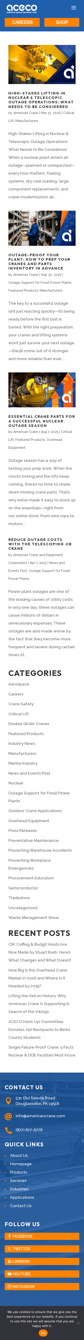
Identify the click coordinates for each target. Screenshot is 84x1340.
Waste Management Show (33, 917)
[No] (78, 1323)
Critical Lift (18, 714)
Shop (62, 22)
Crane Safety (21, 704)
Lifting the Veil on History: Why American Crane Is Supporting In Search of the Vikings (39, 1003)
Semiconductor (23, 888)
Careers (22, 22)
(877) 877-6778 (29, 1129)
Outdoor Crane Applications (35, 810)
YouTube (22, 1274)
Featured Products (23, 290)
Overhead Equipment (28, 820)
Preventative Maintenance (33, 840)
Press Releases (22, 830)
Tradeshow (19, 897)
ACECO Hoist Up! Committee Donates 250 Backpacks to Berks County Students (39, 1029)
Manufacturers (26, 121)
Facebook (22, 1236)
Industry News (21, 743)
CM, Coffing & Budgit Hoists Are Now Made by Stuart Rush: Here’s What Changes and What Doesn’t (39, 952)
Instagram (24, 1286)
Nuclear (15, 783)
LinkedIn (21, 1261)
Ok (43, 1333)
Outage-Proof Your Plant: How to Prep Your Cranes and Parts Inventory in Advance (39, 262)
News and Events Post (29, 773)
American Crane (25, 113)
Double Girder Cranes (28, 723)
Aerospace (18, 684)
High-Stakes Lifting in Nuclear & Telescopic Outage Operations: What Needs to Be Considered (41, 100)
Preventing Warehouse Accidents (40, 850)
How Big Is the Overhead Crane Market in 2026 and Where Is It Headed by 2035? (37, 978)
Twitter (21, 1249)
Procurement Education (31, 878)
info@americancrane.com (40, 1116)
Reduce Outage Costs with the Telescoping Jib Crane (40, 544)
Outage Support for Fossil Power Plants (39, 282)
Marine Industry (22, 763)
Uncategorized (22, 907)
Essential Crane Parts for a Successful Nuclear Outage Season (41, 421)
